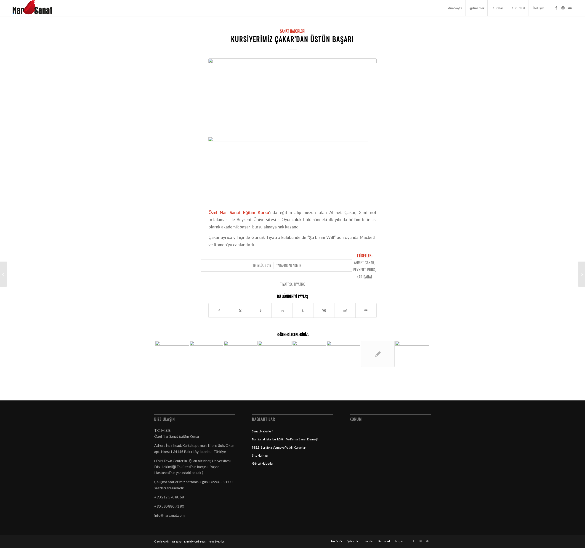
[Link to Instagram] (563, 7)
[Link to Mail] (569, 7)
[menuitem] (455, 8)
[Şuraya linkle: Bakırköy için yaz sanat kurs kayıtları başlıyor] (412, 354)
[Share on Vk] (324, 310)
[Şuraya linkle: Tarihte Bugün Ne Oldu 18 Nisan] (309, 352)
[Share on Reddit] (345, 310)
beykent (359, 270)
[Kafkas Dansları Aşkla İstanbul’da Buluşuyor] (581, 274)
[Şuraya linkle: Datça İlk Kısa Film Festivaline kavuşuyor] (343, 346)
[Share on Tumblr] (303, 310)
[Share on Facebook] (219, 310)
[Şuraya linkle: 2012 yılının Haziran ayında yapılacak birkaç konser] (275, 355)
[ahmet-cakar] (292, 94)
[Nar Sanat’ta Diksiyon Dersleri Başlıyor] (3, 274)
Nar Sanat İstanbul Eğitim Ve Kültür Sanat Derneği (285, 439)
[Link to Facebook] (556, 7)
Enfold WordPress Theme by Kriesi (204, 541)
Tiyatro (299, 284)
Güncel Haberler (263, 463)
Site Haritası (260, 455)
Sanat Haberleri (292, 31)
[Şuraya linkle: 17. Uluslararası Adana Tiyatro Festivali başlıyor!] (241, 353)
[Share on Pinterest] (261, 310)
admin (297, 265)
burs (371, 270)
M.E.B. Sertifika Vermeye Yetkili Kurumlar (279, 447)
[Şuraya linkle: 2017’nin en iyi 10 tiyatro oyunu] (172, 358)
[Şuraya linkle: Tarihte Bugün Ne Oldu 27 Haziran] (378, 354)
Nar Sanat (176, 541)
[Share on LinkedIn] (282, 310)
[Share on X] (240, 310)
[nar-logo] (35, 8)
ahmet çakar (364, 262)
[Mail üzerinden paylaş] (366, 310)
